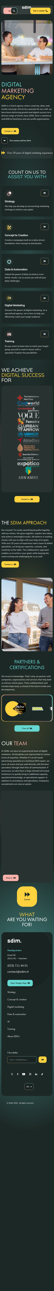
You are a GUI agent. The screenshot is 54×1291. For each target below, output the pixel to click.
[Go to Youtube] (23, 1074)
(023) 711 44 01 (17, 965)
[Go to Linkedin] (36, 1074)
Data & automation (16, 1014)
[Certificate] (20, 708)
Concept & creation (16, 999)
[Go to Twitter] (12, 1074)
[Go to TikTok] (42, 1074)
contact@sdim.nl (18, 971)
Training (11, 1029)
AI (8, 1021)
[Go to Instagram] (30, 1074)
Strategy (11, 992)
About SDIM (13, 1036)
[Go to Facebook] (17, 1074)
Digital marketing (15, 1006)
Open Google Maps (18, 983)
